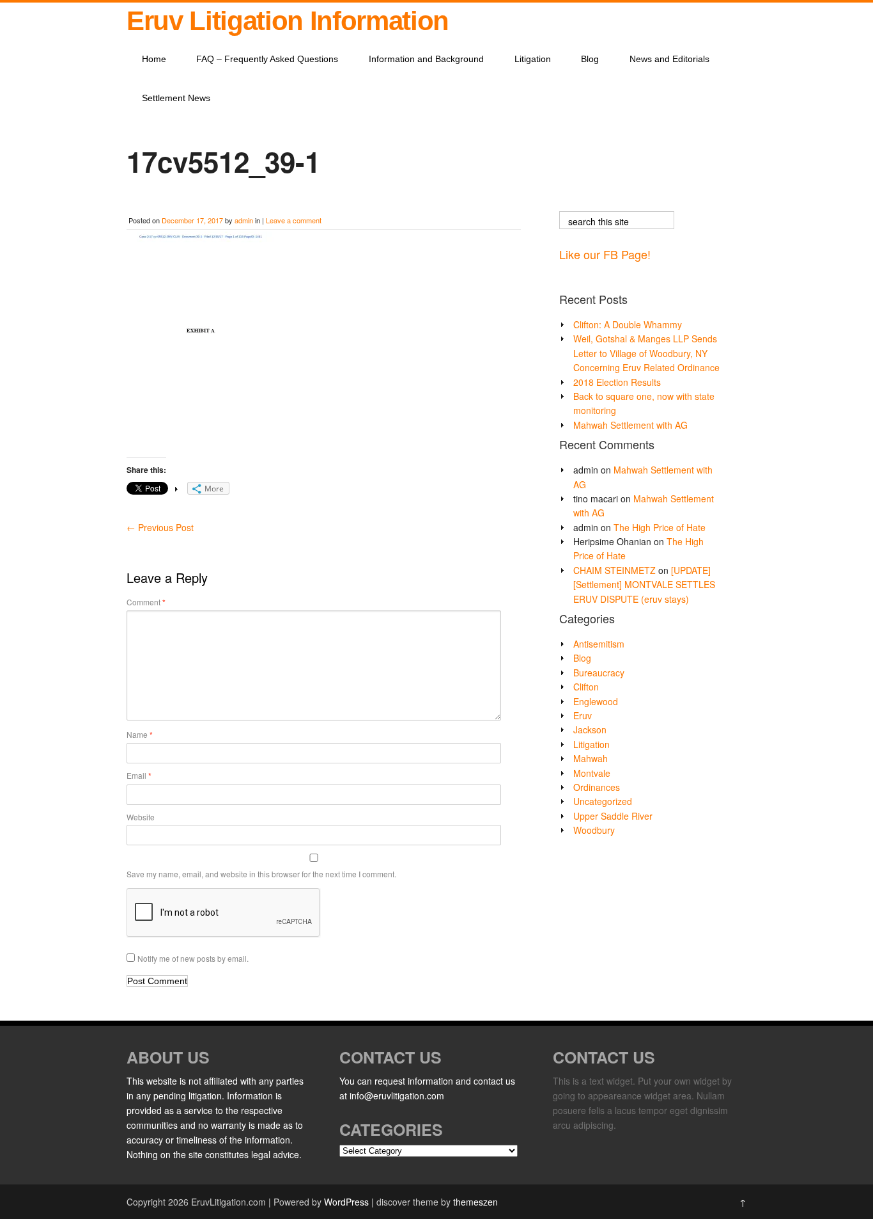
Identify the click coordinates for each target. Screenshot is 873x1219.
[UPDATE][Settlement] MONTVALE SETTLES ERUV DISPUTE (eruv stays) (644, 584)
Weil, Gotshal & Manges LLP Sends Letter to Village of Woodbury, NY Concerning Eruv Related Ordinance (646, 353)
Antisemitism (598, 643)
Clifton (586, 686)
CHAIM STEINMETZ (614, 570)
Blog (590, 59)
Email (139, 775)
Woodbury (594, 830)
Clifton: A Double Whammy (627, 324)
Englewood (595, 701)
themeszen (475, 1201)
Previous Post (160, 527)
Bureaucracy (598, 672)
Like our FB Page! (605, 254)
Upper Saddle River (613, 815)
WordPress (346, 1201)
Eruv (582, 715)
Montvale (591, 773)
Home (154, 59)
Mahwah (590, 758)
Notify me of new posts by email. (193, 958)
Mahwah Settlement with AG (630, 424)
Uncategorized (602, 801)
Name (140, 734)
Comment (146, 602)
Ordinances (596, 787)
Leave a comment (293, 220)
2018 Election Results (617, 382)
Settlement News (176, 98)
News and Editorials (669, 59)
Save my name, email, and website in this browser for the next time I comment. (261, 873)
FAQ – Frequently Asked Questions (267, 59)
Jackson (589, 729)
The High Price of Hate (660, 527)
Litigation (532, 59)
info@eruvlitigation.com (397, 1095)
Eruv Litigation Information (288, 21)
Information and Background (426, 59)
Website (141, 816)
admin (244, 220)
